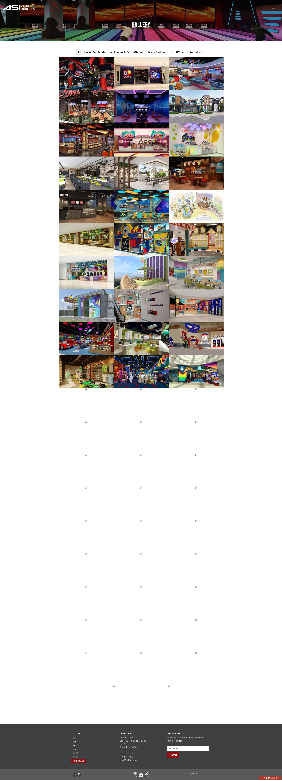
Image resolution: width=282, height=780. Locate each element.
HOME (74, 738)
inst (79, 774)
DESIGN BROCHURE (78, 761)
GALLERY (75, 753)
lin (75, 774)
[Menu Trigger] (273, 7)
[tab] (78, 52)
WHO (74, 741)
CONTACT (76, 757)
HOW (74, 749)
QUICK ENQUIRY (271, 777)
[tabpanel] (141, 387)
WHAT (74, 745)
